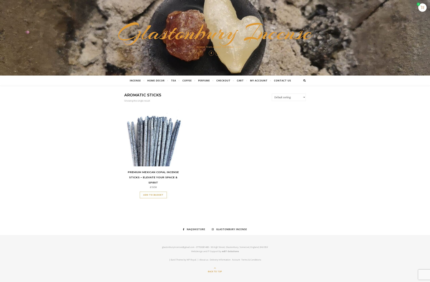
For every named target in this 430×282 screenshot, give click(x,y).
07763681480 (202, 247)
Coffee (187, 80)
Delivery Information (220, 259)
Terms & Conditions (251, 259)
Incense (135, 80)
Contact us (282, 80)
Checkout (223, 80)
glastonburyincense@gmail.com (178, 247)
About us (203, 259)
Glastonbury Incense (215, 32)
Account (236, 259)
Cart (240, 80)
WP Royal (191, 259)
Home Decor (156, 80)
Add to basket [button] (153, 195)
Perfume (204, 80)
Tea (173, 80)
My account (259, 80)
